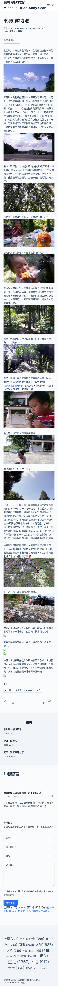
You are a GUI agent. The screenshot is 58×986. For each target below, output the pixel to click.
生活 (19, 961)
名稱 (8, 837)
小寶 (18, 690)
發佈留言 (10, 902)
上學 (11, 939)
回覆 (51, 796)
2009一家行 (8, 31)
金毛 (33, 968)
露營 (45, 968)
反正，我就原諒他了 (14, 752)
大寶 (8, 690)
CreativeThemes (12, 982)
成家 (9, 956)
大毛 (14, 950)
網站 (8, 855)
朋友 (32, 956)
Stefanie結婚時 (11, 385)
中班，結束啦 (10, 740)
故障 (20, 956)
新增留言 (11, 865)
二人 (25, 939)
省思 (40, 961)
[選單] (48, 5)
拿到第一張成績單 (13, 729)
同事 (26, 945)
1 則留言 (19, 31)
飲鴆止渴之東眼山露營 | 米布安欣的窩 (23, 792)
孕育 (28, 950)
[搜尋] (53, 5)
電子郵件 (11, 846)
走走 (29, 690)
